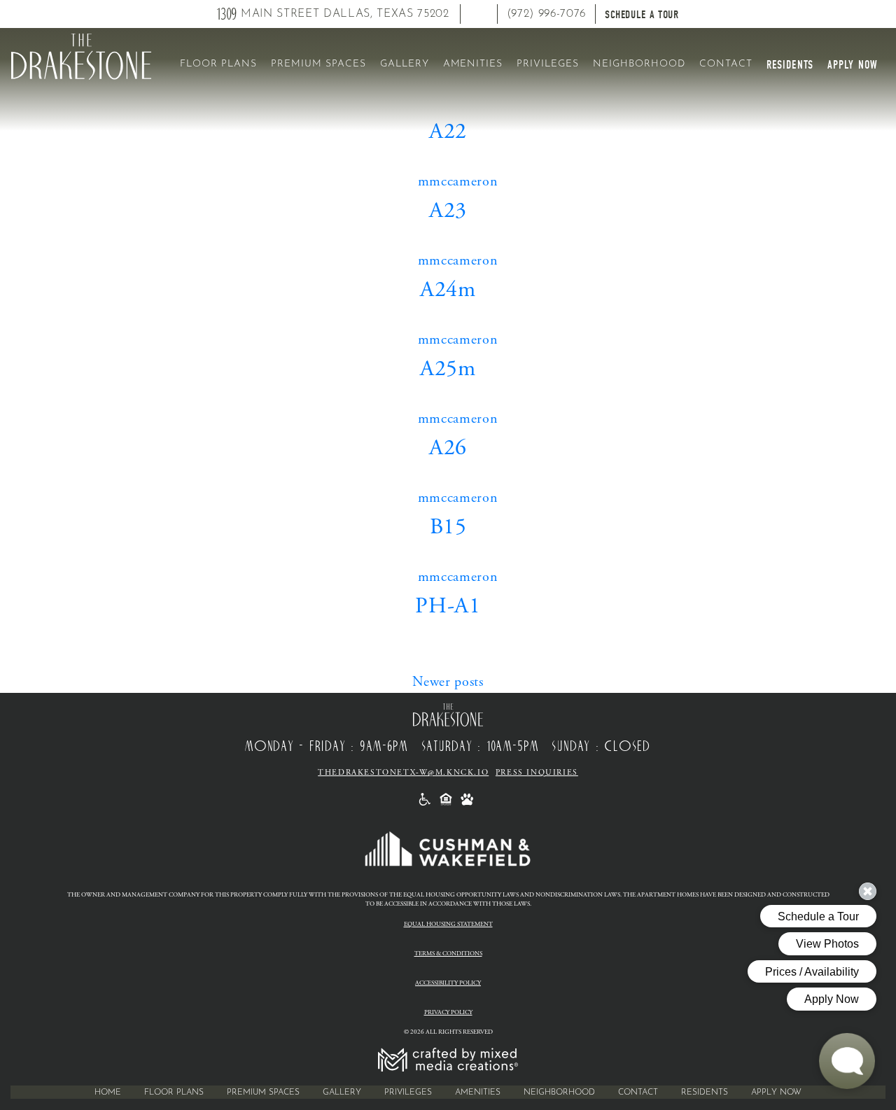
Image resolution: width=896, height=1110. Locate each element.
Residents (789, 64)
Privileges (548, 63)
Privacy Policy (448, 1012)
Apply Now (852, 64)
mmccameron (458, 181)
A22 (448, 132)
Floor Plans (218, 63)
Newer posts (447, 682)
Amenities (473, 63)
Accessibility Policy (448, 983)
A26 (448, 448)
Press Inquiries (537, 773)
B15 (448, 527)
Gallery (404, 63)
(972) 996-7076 (546, 14)
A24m (448, 290)
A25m (448, 369)
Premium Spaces (318, 63)
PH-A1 (447, 606)
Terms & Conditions (448, 953)
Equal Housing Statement (448, 924)
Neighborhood (639, 63)
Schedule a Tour (642, 14)
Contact (725, 63)
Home (107, 1092)
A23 (448, 211)
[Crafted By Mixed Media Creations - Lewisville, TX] (448, 1059)
